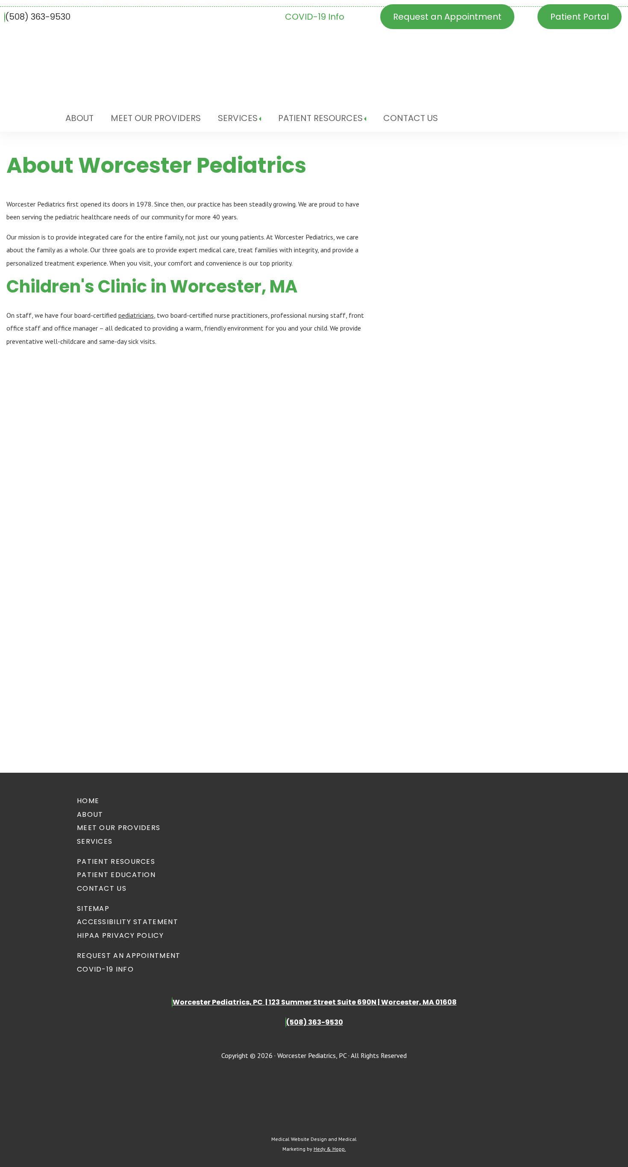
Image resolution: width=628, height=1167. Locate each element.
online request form (37, 663)
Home (88, 801)
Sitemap (93, 908)
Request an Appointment (447, 17)
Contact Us (410, 118)
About (79, 118)
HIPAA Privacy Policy (120, 935)
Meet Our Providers (156, 118)
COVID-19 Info (314, 17)
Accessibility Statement (127, 922)
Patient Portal (579, 17)
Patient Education (116, 875)
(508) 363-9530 (37, 17)
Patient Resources (320, 118)
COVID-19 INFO (105, 969)
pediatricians (136, 315)
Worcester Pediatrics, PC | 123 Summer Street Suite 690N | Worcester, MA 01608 (315, 1002)
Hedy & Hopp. (330, 1149)
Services (238, 118)
